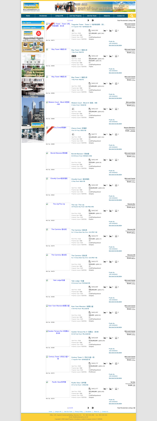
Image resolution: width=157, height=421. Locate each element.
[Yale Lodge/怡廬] (58, 295)
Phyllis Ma (111, 41)
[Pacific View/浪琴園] (58, 397)
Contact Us (105, 411)
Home (50, 411)
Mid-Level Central (130, 23)
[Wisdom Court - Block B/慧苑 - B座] (58, 117)
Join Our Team (68, 411)
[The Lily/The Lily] (58, 219)
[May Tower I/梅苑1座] (58, 64)
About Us (96, 411)
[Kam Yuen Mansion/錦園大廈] (58, 321)
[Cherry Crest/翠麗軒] (58, 142)
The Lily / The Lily (82, 205)
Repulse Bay (131, 204)
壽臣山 (133, 232)
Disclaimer (88, 411)
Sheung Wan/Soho (129, 127)
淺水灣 (133, 207)
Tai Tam (133, 382)
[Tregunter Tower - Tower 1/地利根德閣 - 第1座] (58, 39)
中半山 (133, 27)
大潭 (134, 385)
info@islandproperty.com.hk (80, 417)
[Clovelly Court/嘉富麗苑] (58, 193)
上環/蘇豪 (132, 131)
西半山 (133, 105)
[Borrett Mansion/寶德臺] (58, 168)
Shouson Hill (131, 229)
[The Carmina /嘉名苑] (58, 244)
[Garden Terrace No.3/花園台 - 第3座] (58, 346)
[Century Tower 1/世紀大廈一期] (58, 372)
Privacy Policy (79, 411)
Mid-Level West (130, 102)
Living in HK (58, 411)
